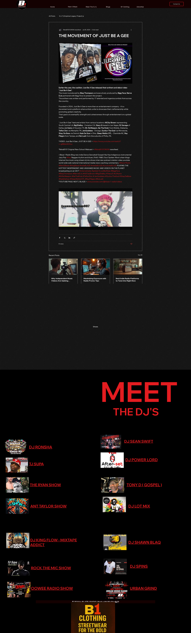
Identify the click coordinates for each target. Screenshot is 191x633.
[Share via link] (74, 238)
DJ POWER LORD (141, 459)
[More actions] (131, 30)
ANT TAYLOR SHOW (48, 506)
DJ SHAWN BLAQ (144, 542)
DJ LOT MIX (139, 506)
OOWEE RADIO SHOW (52, 588)
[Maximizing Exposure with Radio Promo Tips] (95, 267)
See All (140, 255)
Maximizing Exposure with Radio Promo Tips (95, 279)
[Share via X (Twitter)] (64, 238)
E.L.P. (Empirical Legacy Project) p (71, 16)
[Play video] (95, 209)
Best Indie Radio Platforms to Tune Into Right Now (127, 279)
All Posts (52, 16)
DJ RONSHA (40, 447)
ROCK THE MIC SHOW (51, 568)
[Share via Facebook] (60, 238)
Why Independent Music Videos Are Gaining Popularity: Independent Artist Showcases (62, 279)
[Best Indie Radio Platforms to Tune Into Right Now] (127, 267)
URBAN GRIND (143, 588)
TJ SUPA (36, 464)
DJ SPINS (139, 566)
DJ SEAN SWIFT (138, 441)
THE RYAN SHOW (45, 484)
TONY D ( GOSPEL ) (144, 484)
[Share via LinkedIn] (69, 238)
